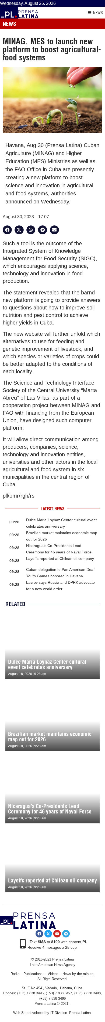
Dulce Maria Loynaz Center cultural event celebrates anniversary (47, 664)
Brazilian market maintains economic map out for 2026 (50, 737)
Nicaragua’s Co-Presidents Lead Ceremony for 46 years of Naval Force (50, 809)
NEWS (98, 12)
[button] (7, 230)
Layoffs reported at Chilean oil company (60, 558)
